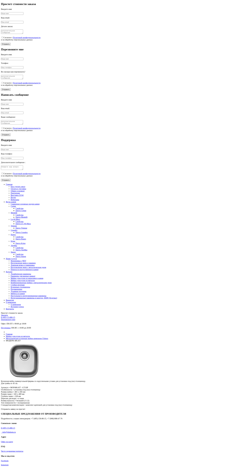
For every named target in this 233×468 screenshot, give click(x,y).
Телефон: (4, 63)
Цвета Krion (20, 243)
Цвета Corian (21, 211)
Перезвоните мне (8, 320)
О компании (11, 302)
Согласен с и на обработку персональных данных (21, 39)
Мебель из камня (18, 294)
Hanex (13, 235)
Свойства (19, 208)
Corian (13, 206)
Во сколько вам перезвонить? (13, 72)
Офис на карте (7, 442)
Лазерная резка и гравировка (23, 265)
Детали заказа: (7, 26)
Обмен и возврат (18, 191)
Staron (13, 252)
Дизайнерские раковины (21, 274)
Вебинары (15, 200)
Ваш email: (5, 18)
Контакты (10, 309)
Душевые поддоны (18, 291)
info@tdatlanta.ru (8, 432)
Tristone (14, 226)
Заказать (4, 315)
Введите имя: (6, 9)
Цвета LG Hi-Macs (23, 224)
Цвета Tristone (21, 228)
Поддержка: (6, 328)
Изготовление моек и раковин (23, 263)
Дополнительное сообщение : (13, 162)
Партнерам (15, 193)
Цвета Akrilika (21, 250)
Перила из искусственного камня (24, 270)
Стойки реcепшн (18, 285)
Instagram (4, 465)
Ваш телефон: (6, 154)
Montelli (14, 213)
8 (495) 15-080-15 (8, 317)
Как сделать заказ (18, 187)
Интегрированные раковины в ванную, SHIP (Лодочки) (34, 298)
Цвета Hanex (21, 239)
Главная (9, 184)
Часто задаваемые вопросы (12, 451)
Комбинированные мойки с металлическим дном (31, 283)
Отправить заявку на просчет (13, 409)
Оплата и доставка (18, 189)
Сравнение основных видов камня (25, 204)
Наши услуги (11, 259)
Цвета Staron (21, 256)
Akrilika (14, 245)
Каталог (9, 272)
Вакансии (10, 300)
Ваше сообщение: (8, 117)
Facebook (4, 461)
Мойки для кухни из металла (23, 280)
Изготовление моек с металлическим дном (28, 267)
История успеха (17, 307)
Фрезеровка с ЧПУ (18, 261)
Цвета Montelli (21, 217)
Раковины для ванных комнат (23, 276)
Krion (13, 241)
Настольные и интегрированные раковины (28, 296)
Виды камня (11, 202)
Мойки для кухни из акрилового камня (27, 278)
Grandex (14, 230)
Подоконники (16, 289)
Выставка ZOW (17, 195)
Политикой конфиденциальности (27, 38)
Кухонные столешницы (20, 287)
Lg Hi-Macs (15, 219)
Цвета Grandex (22, 232)
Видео (13, 197)
